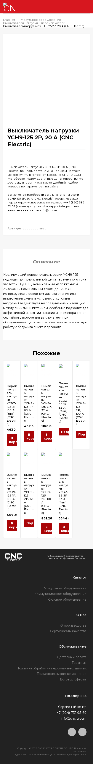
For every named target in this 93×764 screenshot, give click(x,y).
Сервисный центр (72, 707)
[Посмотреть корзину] (69, 6)
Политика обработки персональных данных (51, 668)
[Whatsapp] (82, 732)
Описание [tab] (46, 262)
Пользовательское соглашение (62, 674)
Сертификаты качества (68, 631)
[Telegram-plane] (72, 732)
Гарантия (79, 663)
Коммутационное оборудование (60, 594)
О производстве (73, 625)
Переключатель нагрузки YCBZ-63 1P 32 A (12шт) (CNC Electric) (64, 402)
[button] (12, 440)
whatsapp (49, 206)
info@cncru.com (52, 210)
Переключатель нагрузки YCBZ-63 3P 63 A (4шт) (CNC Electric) (64, 493)
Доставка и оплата (72, 657)
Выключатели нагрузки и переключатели (34, 22)
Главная (9, 19)
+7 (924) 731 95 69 (71, 713)
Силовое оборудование (67, 599)
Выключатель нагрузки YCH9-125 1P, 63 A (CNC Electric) (29, 403)
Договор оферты (73, 679)
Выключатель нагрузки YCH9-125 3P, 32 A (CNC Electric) (46, 403)
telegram (66, 206)
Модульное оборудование (41, 19)
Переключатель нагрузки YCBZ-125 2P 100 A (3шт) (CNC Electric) (12, 405)
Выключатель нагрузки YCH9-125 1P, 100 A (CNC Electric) (12, 492)
